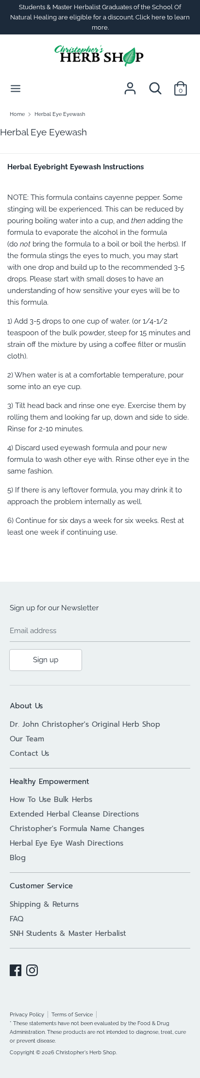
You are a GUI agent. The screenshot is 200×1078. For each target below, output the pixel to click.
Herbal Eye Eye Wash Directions (66, 843)
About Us (26, 706)
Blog (18, 857)
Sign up (45, 659)
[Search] (155, 84)
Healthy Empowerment (49, 781)
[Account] (130, 84)
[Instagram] (32, 968)
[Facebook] (15, 968)
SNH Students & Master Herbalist (68, 933)
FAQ (16, 919)
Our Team (27, 739)
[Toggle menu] (15, 88)
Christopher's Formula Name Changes (77, 828)
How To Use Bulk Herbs (51, 799)
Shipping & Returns (44, 904)
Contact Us (29, 753)
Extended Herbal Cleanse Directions (74, 814)
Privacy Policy (27, 1014)
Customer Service (41, 886)
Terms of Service (72, 1014)
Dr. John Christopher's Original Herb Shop (85, 724)
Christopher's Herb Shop (86, 1052)
